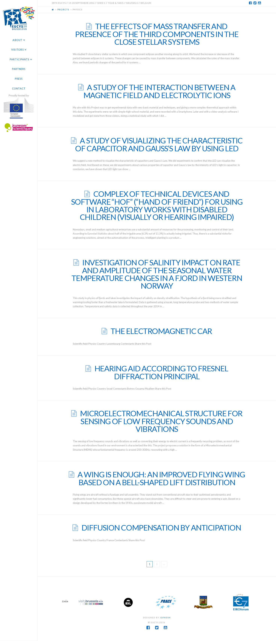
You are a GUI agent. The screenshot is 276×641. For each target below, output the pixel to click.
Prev (68, 602)
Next (246, 602)
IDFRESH (165, 617)
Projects (63, 9)
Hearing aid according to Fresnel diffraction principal (161, 372)
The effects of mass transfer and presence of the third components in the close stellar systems (156, 34)
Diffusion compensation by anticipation (161, 527)
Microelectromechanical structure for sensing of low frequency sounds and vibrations (161, 421)
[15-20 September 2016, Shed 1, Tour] (18, 17)
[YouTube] (259, 3)
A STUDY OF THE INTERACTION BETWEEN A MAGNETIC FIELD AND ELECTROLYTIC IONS (159, 91)
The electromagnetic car (161, 331)
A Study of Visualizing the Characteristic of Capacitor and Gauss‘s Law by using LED (159, 144)
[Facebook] (250, 3)
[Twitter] (255, 3)
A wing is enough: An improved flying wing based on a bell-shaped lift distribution (161, 478)
